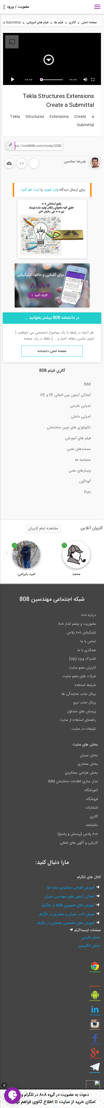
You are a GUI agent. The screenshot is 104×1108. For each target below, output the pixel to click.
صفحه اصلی (89, 22)
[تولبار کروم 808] (94, 968)
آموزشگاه (91, 790)
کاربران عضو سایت (82, 668)
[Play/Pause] (13, 79)
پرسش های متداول (81, 711)
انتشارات (92, 808)
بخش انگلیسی (89, 946)
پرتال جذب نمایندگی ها (79, 694)
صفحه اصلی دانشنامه (52, 351)
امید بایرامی (26, 574)
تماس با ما (88, 641)
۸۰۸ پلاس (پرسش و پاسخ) (77, 834)
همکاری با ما (86, 650)
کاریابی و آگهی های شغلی (79, 843)
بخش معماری (88, 764)
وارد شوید (51, 190)
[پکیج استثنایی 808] (52, 258)
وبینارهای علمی (80, 471)
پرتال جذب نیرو (84, 703)
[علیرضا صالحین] (78, 168)
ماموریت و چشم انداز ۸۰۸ (77, 624)
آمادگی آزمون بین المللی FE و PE (65, 395)
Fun (87, 492)
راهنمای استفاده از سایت (78, 720)
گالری (72, 22)
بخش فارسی (90, 937)
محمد (76, 574)
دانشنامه (92, 825)
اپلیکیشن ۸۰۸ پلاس (81, 633)
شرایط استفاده (85, 685)
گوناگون (85, 481)
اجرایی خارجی (80, 406)
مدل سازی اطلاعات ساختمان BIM (73, 781)
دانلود (9, 163)
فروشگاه (92, 799)
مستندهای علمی (79, 449)
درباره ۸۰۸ (88, 615)
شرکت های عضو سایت (79, 676)
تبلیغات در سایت (84, 729)
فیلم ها (58, 22)
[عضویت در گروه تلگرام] (94, 1069)
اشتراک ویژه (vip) (82, 659)
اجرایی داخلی (81, 417)
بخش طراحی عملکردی (81, 773)
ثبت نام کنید (30, 190)
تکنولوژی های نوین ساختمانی (69, 427)
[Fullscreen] (93, 79)
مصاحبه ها (83, 460)
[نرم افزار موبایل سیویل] (94, 997)
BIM (87, 384)
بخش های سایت (85, 745)
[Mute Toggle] (85, 79)
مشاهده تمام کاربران (43, 528)
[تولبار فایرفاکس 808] (94, 982)
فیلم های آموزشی (37, 22)
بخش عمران (89, 755)
